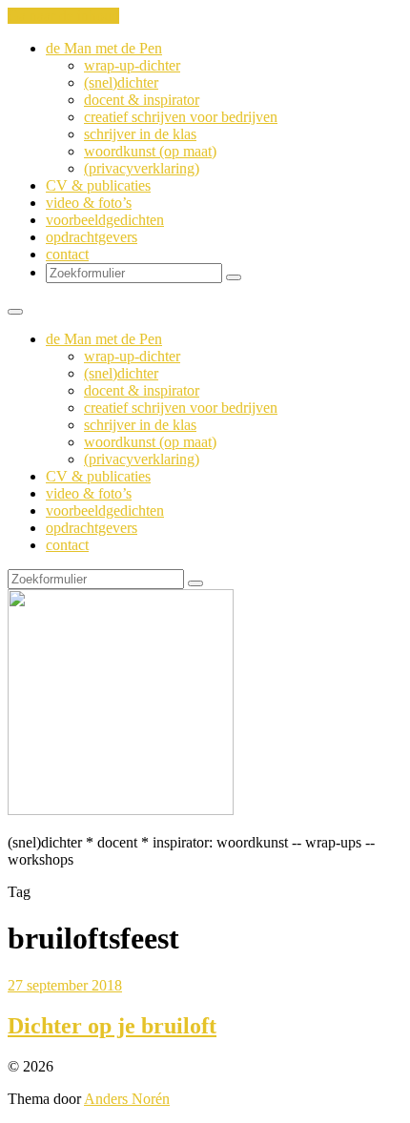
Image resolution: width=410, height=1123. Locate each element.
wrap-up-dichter (132, 65)
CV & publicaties (98, 185)
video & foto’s (89, 202)
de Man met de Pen (104, 48)
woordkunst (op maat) (150, 151)
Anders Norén (127, 1099)
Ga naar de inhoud (63, 16)
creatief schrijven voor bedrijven (180, 117)
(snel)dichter (121, 82)
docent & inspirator (141, 100)
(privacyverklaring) (141, 168)
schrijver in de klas (140, 134)
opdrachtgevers (91, 237)
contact (67, 254)
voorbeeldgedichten (105, 220)
